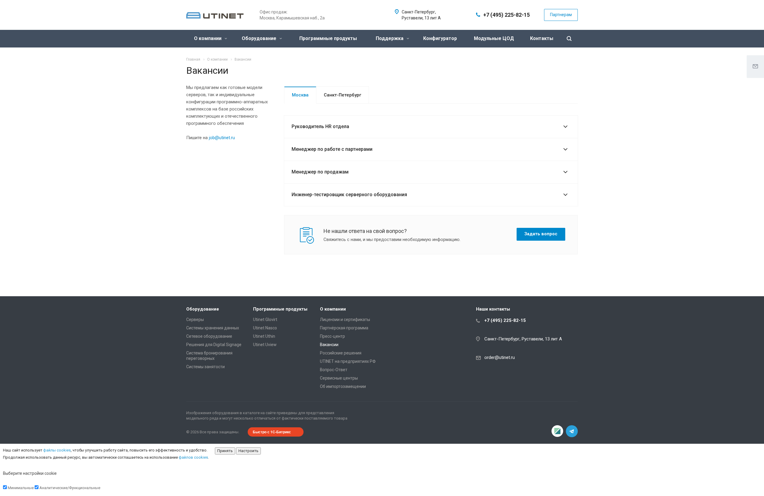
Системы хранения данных (212, 327)
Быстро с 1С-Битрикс (272, 431)
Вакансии (329, 344)
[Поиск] (569, 38)
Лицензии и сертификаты (345, 319)
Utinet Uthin (264, 336)
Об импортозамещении (343, 386)
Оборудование (260, 38)
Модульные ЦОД (494, 38)
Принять (225, 451)
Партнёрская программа (344, 327)
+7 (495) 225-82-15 (506, 15)
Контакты (541, 38)
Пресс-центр (332, 336)
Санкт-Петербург (342, 95)
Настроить (248, 451)
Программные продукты (328, 38)
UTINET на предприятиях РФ (348, 361)
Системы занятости (205, 366)
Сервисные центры (339, 378)
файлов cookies (193, 457)
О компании (208, 38)
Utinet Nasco (265, 327)
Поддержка (390, 38)
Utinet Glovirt (265, 319)
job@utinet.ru (222, 137)
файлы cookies (57, 450)
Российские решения (340, 353)
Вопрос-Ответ (333, 369)
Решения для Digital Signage (213, 344)
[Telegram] (572, 431)
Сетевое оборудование (209, 336)
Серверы (195, 319)
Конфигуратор (440, 38)
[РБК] (557, 431)
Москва (300, 95)
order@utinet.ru (499, 357)
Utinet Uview (265, 344)
